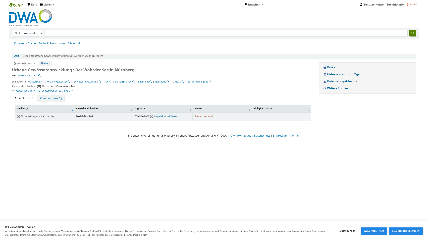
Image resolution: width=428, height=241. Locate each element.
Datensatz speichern (341, 81)
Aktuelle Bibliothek (87, 108)
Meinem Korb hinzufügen (344, 74)
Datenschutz (262, 136)
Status (198, 108)
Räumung (160, 82)
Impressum (280, 136)
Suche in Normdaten (52, 44)
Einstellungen (347, 231)
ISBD (46, 63)
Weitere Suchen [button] (338, 89)
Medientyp (23, 108)
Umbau (177, 82)
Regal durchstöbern (165, 116)
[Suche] (412, 33)
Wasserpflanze (123, 82)
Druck (331, 67)
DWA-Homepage (240, 136)
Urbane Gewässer (57, 82)
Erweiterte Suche (25, 44)
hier (145, 235)
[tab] (51, 98)
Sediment (143, 82)
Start (16, 56)
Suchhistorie (395, 5)
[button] (32, 4)
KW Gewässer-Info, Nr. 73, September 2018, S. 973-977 (42, 91)
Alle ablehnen (374, 231)
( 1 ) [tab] (24, 99)
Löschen (412, 4)
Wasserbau (34, 82)
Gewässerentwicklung (86, 82)
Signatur (140, 108)
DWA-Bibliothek (17, 4)
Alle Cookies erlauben (406, 231)
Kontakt (295, 136)
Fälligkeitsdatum (263, 108)
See (106, 82)
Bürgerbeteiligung (198, 82)
